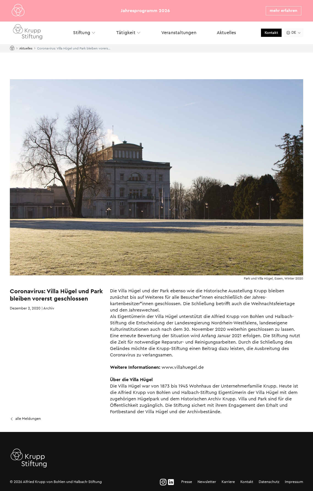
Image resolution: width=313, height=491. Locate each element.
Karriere (228, 481)
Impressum (294, 481)
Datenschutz (269, 481)
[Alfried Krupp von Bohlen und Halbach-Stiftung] (33, 33)
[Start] (13, 48)
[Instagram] (163, 482)
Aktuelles (25, 48)
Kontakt (271, 32)
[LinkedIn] (171, 482)
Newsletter (207, 481)
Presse (186, 481)
